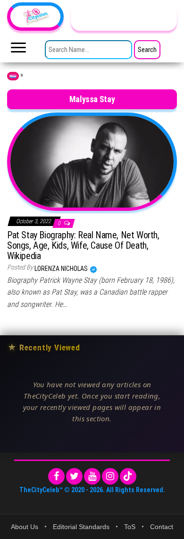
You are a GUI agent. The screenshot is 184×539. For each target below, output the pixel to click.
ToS (129, 526)
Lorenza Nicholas (61, 268)
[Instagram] (110, 476)
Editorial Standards (81, 526)
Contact (161, 526)
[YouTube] (92, 476)
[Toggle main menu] (18, 50)
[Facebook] (56, 476)
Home (13, 76)
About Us (24, 526)
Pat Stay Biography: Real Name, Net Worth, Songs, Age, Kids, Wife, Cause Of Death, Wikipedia (83, 245)
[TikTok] (128, 476)
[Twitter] (74, 476)
